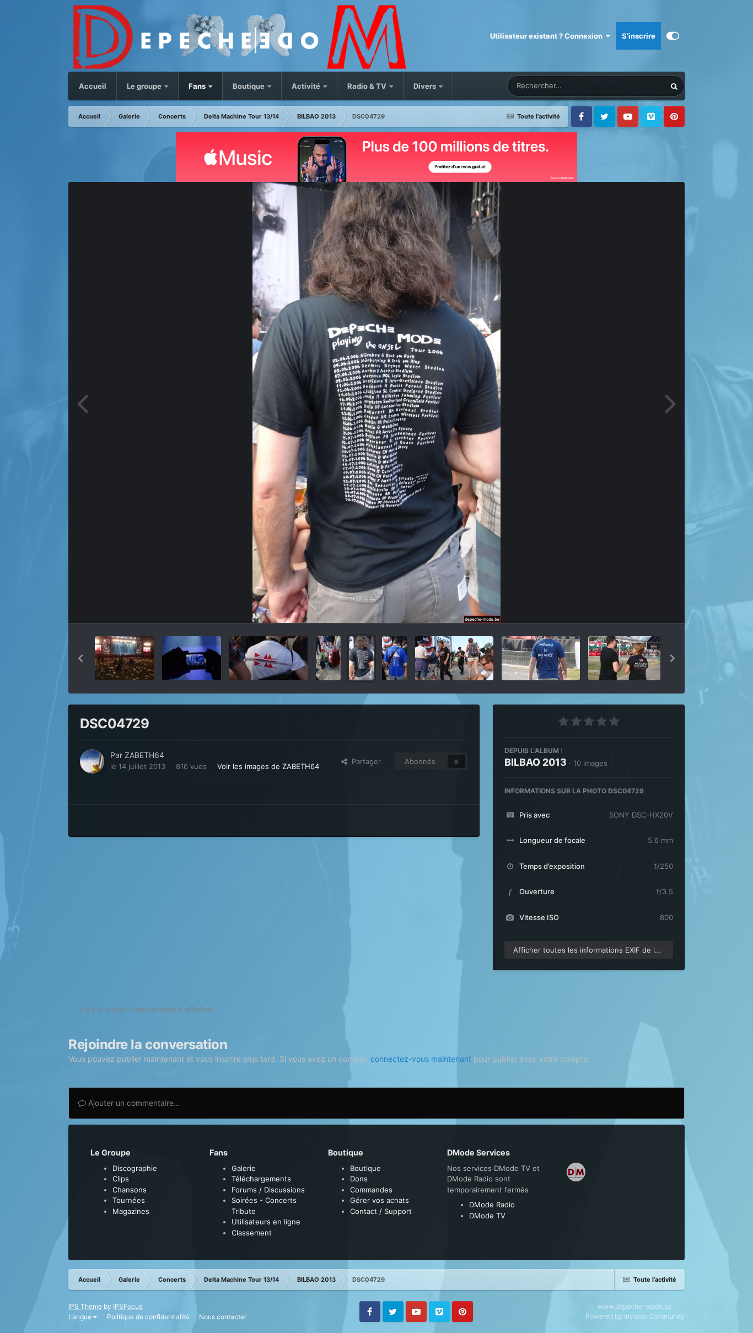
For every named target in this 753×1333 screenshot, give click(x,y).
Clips (120, 1178)
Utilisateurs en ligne (266, 1221)
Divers (425, 86)
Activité (306, 86)
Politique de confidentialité (148, 1317)
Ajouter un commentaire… (133, 1103)
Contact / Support (381, 1211)
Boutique (249, 86)
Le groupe (145, 86)
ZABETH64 (144, 755)
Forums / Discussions (268, 1189)
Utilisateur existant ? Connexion (548, 35)
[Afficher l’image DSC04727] (454, 658)
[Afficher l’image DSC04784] (191, 658)
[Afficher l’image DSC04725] (627, 658)
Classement (252, 1232)
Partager (364, 761)
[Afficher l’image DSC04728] (394, 658)
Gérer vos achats (379, 1200)
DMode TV (487, 1215)
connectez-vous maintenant (420, 1058)
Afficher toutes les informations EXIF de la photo (593, 949)
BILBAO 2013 (535, 762)
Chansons (129, 1189)
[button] (80, 658)
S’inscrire (638, 35)
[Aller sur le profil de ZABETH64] (92, 761)
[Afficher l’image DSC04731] (268, 658)
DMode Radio (492, 1204)
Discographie (134, 1168)
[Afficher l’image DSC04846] (124, 658)
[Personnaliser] (673, 36)
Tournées (128, 1200)
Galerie (244, 1168)
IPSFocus (127, 1306)
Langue (80, 1317)
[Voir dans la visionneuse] (376, 402)
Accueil (92, 86)
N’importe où (630, 86)
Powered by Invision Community (635, 1316)
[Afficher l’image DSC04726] (541, 658)
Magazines (130, 1211)
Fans (198, 86)
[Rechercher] (674, 86)
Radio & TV (367, 86)
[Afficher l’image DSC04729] (361, 658)
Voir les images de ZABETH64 (268, 766)
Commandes (371, 1189)
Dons (359, 1178)
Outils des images (629, 603)
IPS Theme (85, 1306)
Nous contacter (222, 1317)
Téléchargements (261, 1178)
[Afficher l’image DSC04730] (328, 658)
